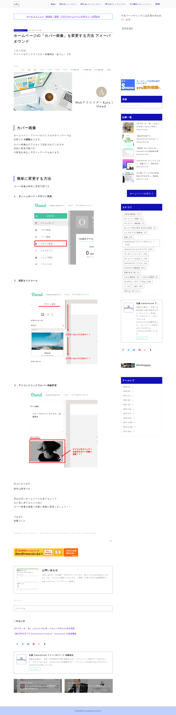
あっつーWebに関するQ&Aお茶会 (140, 228)
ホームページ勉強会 (134, 223)
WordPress (131, 282)
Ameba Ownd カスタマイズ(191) (56, 533)
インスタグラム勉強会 (135, 233)
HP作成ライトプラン (68, 4)
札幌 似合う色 (131, 272)
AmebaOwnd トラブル (135, 263)
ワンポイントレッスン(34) (78, 533)
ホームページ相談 (133, 219)
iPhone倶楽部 (150, 277)
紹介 (138, 286)
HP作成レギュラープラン (91, 4)
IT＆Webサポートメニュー (141, 4)
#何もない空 (131, 291)
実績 (128, 237)
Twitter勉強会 (131, 277)
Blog (146, 282)
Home (53, 4)
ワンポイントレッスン (135, 254)
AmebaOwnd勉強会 (134, 268)
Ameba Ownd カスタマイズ (138, 249)
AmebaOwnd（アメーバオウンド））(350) (29, 533)
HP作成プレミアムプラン (115, 4)
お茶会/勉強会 (132, 214)
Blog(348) (92, 533)
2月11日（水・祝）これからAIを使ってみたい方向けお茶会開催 (44, 628)
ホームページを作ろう (142, 193)
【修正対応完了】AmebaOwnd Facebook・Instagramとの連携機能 (45, 634)
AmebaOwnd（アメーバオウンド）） (20, 30)
